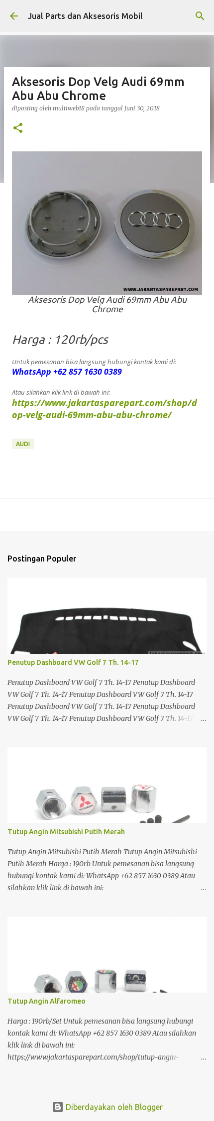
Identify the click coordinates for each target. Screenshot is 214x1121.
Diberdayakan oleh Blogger (113, 1107)
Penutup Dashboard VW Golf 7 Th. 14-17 (73, 662)
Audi (23, 444)
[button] (18, 128)
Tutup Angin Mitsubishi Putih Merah (66, 832)
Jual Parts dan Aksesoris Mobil (85, 15)
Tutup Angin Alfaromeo (46, 1001)
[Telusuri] (200, 16)
